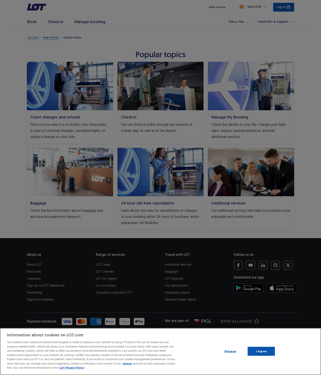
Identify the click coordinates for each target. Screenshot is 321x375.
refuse (127, 363)
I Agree (261, 351)
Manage (230, 351)
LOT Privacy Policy (71, 367)
